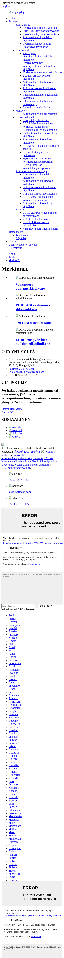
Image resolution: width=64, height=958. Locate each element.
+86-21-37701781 (19, 479)
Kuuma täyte (23, 50)
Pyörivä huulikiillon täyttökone (40, 27)
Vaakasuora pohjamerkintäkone (40, 228)
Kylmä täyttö (23, 24)
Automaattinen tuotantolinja (31, 171)
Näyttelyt (21, 238)
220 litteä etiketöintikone (36, 219)
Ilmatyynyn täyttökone (35, 46)
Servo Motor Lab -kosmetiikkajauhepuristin (37, 166)
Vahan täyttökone (43, 458)
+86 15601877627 (19, 503)
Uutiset (13, 241)
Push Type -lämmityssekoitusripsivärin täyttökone (37, 56)
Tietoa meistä (16, 231)
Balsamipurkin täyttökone (15, 467)
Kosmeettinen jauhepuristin (16, 458)
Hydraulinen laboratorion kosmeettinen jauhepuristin (38, 160)
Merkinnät (21, 209)
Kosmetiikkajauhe (26, 117)
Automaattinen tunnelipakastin (40, 113)
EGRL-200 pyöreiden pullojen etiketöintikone (33, 341)
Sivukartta (18, 455)
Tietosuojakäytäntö (12, 408)
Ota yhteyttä (15, 247)
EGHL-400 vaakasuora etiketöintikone (36, 224)
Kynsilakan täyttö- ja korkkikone (41, 34)
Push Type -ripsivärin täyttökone (41, 30)
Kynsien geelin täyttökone (16, 461)
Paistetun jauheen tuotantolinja (40, 129)
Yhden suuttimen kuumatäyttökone (42, 72)
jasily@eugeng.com (20, 491)
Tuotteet (13, 21)
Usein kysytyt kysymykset (23, 244)
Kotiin (12, 18)
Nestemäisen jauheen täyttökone (33, 464)
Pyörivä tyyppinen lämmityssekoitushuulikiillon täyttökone (39, 66)
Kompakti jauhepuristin (36, 120)
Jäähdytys (21, 110)
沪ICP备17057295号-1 (27, 451)
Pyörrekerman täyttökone (37, 43)
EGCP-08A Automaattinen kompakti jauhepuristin (38, 125)
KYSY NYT (8, 412)
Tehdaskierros (23, 235)
